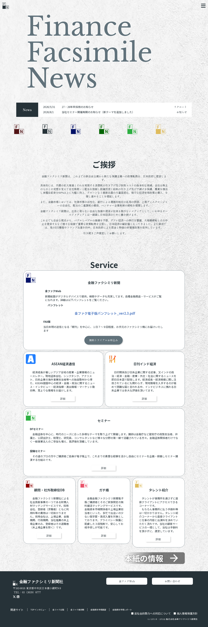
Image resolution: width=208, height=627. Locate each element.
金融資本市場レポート (122, 609)
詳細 (62, 399)
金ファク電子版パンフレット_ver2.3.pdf (105, 313)
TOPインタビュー (38, 609)
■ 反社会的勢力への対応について (151, 613)
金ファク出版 (58, 609)
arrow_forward (174, 558)
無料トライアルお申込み (103, 340)
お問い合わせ (172, 581)
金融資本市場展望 (98, 609)
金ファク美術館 (77, 609)
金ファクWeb (127, 581)
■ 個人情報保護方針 (185, 613)
